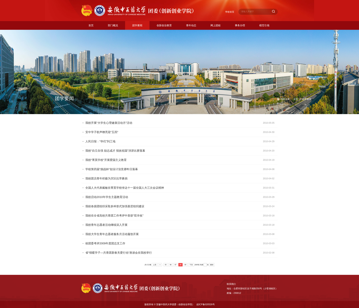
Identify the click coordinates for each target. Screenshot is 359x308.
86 (171, 265)
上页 (154, 265)
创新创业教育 (164, 25)
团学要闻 (137, 25)
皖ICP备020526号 (206, 304)
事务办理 (240, 25)
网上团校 (215, 25)
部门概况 (113, 25)
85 (166, 265)
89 (185, 265)
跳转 (211, 265)
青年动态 (191, 25)
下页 (191, 265)
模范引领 (264, 25)
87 (175, 265)
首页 (91, 25)
